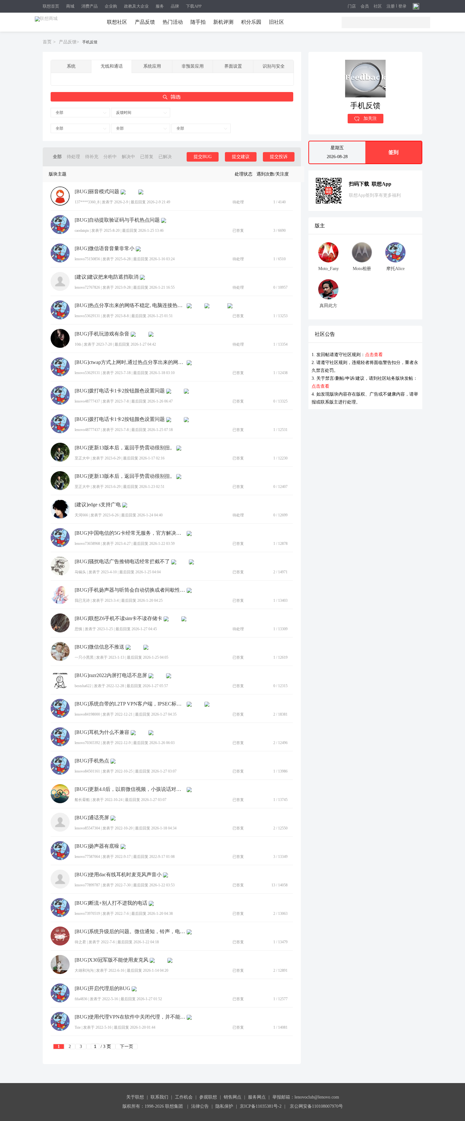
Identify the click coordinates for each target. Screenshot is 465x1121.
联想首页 (51, 6)
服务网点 (257, 1097)
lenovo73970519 (87, 913)
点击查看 (374, 354)
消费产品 (89, 6)
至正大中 (82, 458)
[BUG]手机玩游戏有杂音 (102, 333)
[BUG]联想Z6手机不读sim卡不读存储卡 (118, 618)
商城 (70, 6)
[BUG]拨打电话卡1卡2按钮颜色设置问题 (120, 390)
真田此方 (328, 305)
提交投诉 (279, 156)
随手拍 (198, 22)
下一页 (126, 1046)
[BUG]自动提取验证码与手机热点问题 (117, 220)
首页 (47, 42)
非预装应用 (193, 66)
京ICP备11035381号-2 (261, 1106)
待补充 (91, 156)
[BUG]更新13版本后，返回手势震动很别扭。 (125, 447)
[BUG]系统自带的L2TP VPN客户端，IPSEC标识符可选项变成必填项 (130, 703)
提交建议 (241, 156)
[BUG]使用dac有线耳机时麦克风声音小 (118, 874)
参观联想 (208, 1097)
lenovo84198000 (87, 714)
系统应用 (152, 66)
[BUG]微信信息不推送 (99, 647)
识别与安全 (274, 66)
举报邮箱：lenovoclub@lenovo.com (305, 1097)
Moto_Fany (328, 268)
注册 (391, 6)
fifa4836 (81, 999)
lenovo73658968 (87, 543)
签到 (393, 152)
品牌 (175, 6)
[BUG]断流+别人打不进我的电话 (111, 903)
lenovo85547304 (87, 828)
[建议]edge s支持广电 (98, 504)
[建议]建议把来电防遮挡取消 (107, 277)
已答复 (146, 156)
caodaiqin (82, 230)
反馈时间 (123, 112)
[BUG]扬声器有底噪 (97, 846)
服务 (160, 6)
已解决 (165, 156)
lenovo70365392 (87, 743)
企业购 (111, 6)
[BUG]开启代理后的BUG (102, 988)
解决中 (128, 156)
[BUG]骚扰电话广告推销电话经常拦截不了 (122, 561)
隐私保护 (224, 1106)
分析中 (110, 156)
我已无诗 (82, 600)
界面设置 (233, 66)
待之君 (80, 942)
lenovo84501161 (87, 771)
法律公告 (200, 1106)
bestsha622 (83, 686)
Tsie (78, 1027)
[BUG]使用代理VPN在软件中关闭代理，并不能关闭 (130, 1016)
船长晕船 (82, 800)
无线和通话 (112, 66)
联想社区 (117, 22)
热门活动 (173, 22)
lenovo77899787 (87, 885)
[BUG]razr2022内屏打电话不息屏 (111, 675)
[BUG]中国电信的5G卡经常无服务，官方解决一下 (130, 533)
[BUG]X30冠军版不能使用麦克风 (111, 960)
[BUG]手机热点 (92, 760)
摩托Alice (395, 268)
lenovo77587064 (87, 856)
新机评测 (223, 22)
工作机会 (184, 1097)
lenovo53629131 (87, 316)
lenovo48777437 (87, 401)
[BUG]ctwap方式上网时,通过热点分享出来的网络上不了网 (130, 362)
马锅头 (80, 572)
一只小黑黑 (84, 657)
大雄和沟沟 (84, 970)
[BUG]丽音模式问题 (97, 191)
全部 (59, 112)
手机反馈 (89, 42)
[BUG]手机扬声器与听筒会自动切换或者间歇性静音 (130, 590)
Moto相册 (362, 268)
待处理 (73, 156)
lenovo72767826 (87, 287)
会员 (365, 6)
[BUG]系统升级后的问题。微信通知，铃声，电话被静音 (130, 931)
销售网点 (232, 1097)
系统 (71, 66)
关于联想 (135, 1097)
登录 (402, 6)
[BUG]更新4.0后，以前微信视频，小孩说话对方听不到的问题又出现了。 (130, 789)
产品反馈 (145, 22)
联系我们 (159, 1097)
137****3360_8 (87, 202)
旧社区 (276, 22)
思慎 (78, 629)
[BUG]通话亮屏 (92, 817)
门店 (352, 6)
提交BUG (203, 156)
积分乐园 (251, 22)
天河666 (81, 515)
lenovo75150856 (87, 259)
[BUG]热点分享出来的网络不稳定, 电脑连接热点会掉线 (130, 305)
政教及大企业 (136, 6)
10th (78, 344)
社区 (378, 6)
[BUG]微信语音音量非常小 (104, 248)
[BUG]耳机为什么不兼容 (102, 732)
